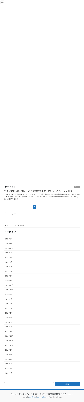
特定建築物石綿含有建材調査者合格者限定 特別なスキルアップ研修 (38, 191)
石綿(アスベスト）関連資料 (14, 225)
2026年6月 (8, 239)
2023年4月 (8, 317)
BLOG (77, 186)
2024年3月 (8, 276)
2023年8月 (8, 299)
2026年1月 (8, 244)
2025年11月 (9, 248)
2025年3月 (8, 257)
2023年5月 (8, 313)
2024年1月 (8, 280)
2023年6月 (8, 308)
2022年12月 (9, 336)
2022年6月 (8, 364)
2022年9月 (8, 350)
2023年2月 (8, 327)
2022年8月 (8, 355)
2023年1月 (8, 331)
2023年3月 (8, 322)
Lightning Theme (42, 397)
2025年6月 (8, 253)
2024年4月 (8, 271)
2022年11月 (9, 341)
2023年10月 (9, 290)
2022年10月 (9, 345)
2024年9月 (8, 262)
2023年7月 (8, 304)
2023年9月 (8, 294)
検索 (67, 384)
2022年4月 (8, 373)
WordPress (32, 397)
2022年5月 (8, 368)
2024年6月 (8, 267)
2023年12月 (9, 285)
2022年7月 (8, 359)
